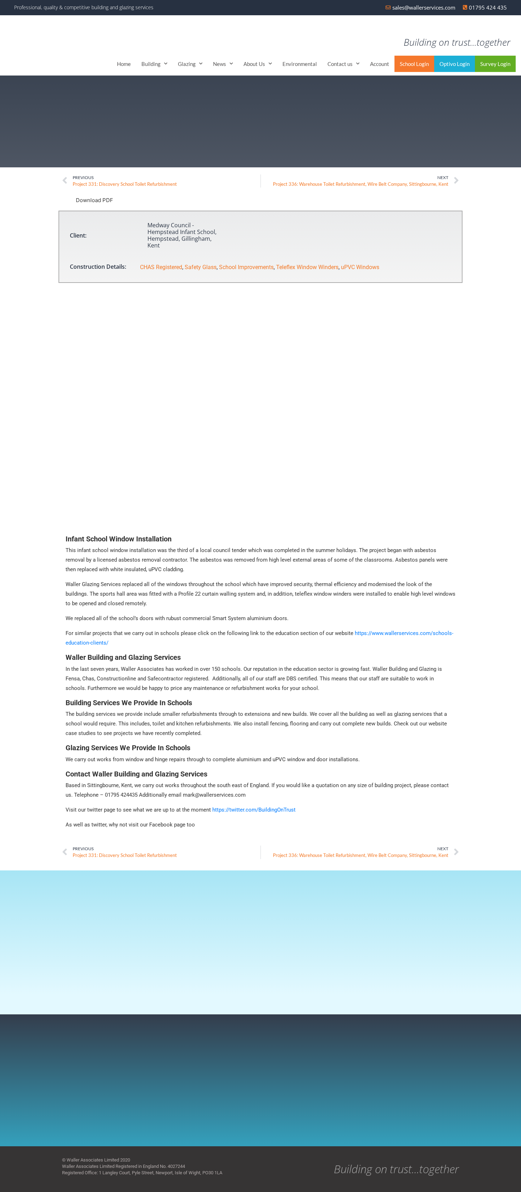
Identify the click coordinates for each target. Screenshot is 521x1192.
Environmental (299, 64)
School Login (414, 64)
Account (379, 64)
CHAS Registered (161, 267)
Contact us (340, 64)
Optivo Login (454, 64)
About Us (254, 64)
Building (151, 64)
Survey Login (495, 64)
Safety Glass (201, 267)
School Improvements (246, 267)
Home (124, 64)
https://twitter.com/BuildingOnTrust (254, 810)
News (219, 64)
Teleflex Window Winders (307, 267)
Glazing (187, 64)
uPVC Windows (360, 267)
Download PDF (93, 200)
